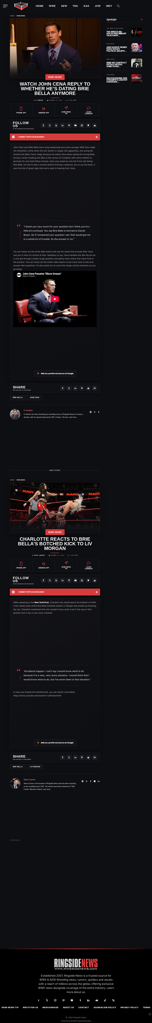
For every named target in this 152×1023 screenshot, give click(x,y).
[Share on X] (68, 388)
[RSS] (113, 1000)
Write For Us (30, 1007)
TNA (75, 6)
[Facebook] (43, 125)
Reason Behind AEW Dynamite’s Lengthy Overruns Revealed (117, 80)
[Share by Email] (94, 388)
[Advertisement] (55, 346)
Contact (83, 1007)
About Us (68, 1007)
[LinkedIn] (62, 125)
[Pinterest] (68, 125)
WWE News (21, 16)
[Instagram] (81, 125)
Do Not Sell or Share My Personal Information (76, 1021)
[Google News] (56, 125)
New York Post (41, 602)
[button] (118, 6)
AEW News (110, 43)
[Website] (90, 412)
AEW (64, 6)
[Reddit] (94, 125)
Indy (109, 6)
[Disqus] (55, 880)
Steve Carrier (39, 555)
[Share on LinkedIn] (75, 388)
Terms (146, 1007)
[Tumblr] (80, 1000)
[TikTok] (105, 1000)
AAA (86, 6)
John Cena (34, 397)
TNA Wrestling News (115, 28)
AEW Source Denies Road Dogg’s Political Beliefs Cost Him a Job (117, 49)
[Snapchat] (88, 125)
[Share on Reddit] (88, 388)
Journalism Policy (104, 1007)
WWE (52, 6)
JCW (98, 6)
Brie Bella (18, 397)
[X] (49, 125)
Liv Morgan (35, 767)
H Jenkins (39, 100)
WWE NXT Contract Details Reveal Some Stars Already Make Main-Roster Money (117, 64)
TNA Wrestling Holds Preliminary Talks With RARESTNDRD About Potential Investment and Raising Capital (117, 34)
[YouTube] (75, 125)
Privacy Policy (130, 1007)
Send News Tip (10, 1007)
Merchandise (51, 1007)
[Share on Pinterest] (81, 388)
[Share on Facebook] (62, 388)
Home (39, 6)
